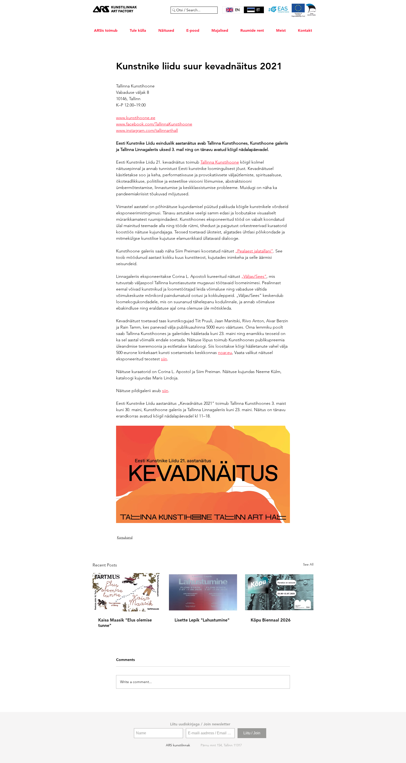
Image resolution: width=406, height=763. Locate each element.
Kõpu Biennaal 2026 (271, 620)
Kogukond (125, 537)
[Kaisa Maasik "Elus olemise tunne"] (127, 592)
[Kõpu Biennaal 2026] (279, 592)
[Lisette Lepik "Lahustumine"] (203, 592)
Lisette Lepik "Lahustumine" (202, 620)
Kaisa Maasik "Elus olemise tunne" (125, 622)
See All (308, 564)
